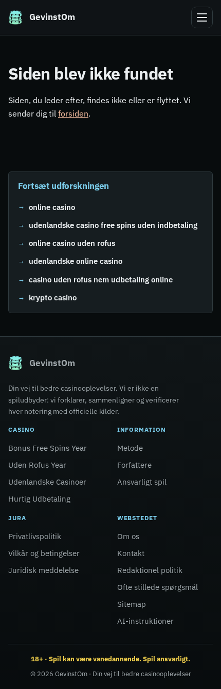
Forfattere (134, 465)
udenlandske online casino (75, 261)
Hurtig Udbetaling (39, 499)
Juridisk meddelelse (43, 570)
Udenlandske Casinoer (47, 482)
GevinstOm (71, 673)
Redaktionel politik (149, 570)
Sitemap (131, 604)
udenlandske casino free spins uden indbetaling (113, 225)
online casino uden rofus (72, 243)
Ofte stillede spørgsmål (157, 587)
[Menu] (202, 17)
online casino (52, 206)
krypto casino (53, 297)
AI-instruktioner (145, 621)
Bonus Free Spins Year (47, 448)
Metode (130, 448)
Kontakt (130, 553)
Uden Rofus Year (37, 465)
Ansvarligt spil (142, 482)
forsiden (73, 113)
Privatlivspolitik (34, 536)
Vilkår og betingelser (44, 553)
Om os (128, 536)
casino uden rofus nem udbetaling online (101, 279)
